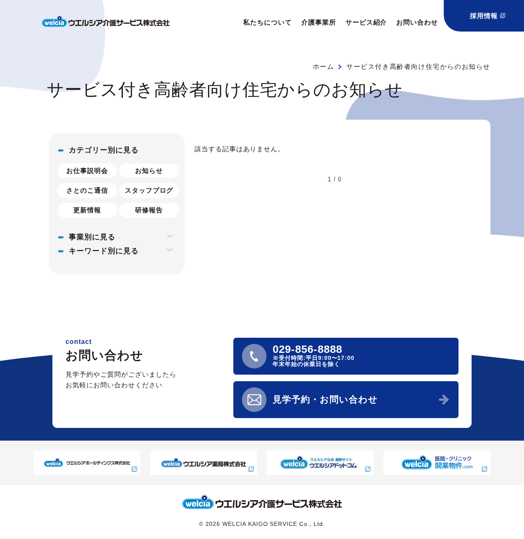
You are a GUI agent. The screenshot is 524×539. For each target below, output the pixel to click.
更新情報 (87, 210)
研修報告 (149, 210)
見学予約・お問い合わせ (325, 399)
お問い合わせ (417, 22)
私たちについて (267, 22)
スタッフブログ (149, 190)
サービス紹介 (366, 22)
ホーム (323, 66)
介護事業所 (318, 22)
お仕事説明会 (87, 170)
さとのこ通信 (87, 190)
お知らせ (149, 170)
